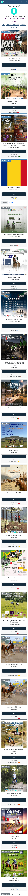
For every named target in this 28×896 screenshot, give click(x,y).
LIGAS (12, 27)
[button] (22, 2)
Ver (14, 65)
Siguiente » (11, 202)
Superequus (7, 2)
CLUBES (23, 24)
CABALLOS (16, 24)
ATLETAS (9, 24)
